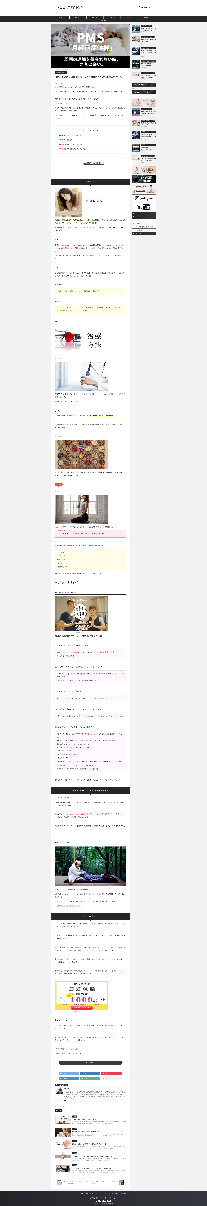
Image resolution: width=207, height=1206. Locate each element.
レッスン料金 (112, 17)
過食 (71, 310)
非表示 (102, 163)
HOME (61, 17)
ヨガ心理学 (103, 20)
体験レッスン (78, 17)
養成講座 (146, 17)
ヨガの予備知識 (138, 230)
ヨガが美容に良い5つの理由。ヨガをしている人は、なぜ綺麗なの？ (92, 1168)
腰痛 (71, 291)
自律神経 (116, 308)
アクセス (129, 17)
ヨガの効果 (59, 1106)
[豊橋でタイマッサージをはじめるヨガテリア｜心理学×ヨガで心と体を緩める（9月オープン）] (90, 885)
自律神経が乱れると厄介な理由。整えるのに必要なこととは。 (148, 52)
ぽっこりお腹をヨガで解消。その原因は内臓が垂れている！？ (90, 1144)
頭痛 (65, 291)
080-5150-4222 (147, 7)
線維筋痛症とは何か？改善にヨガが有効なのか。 (86, 1132)
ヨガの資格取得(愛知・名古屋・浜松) (143, 227)
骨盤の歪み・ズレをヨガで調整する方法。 (84, 1119)
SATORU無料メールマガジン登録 (67, 1049)
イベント (137, 213)
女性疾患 (64, 1106)
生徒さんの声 (138, 233)
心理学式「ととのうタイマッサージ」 (68, 906)
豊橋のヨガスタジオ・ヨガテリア (103, 1197)
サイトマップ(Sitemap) (138, 88)
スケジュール (95, 17)
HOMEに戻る (89, 1062)
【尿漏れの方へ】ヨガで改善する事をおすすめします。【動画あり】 (92, 1156)
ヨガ (136, 217)
